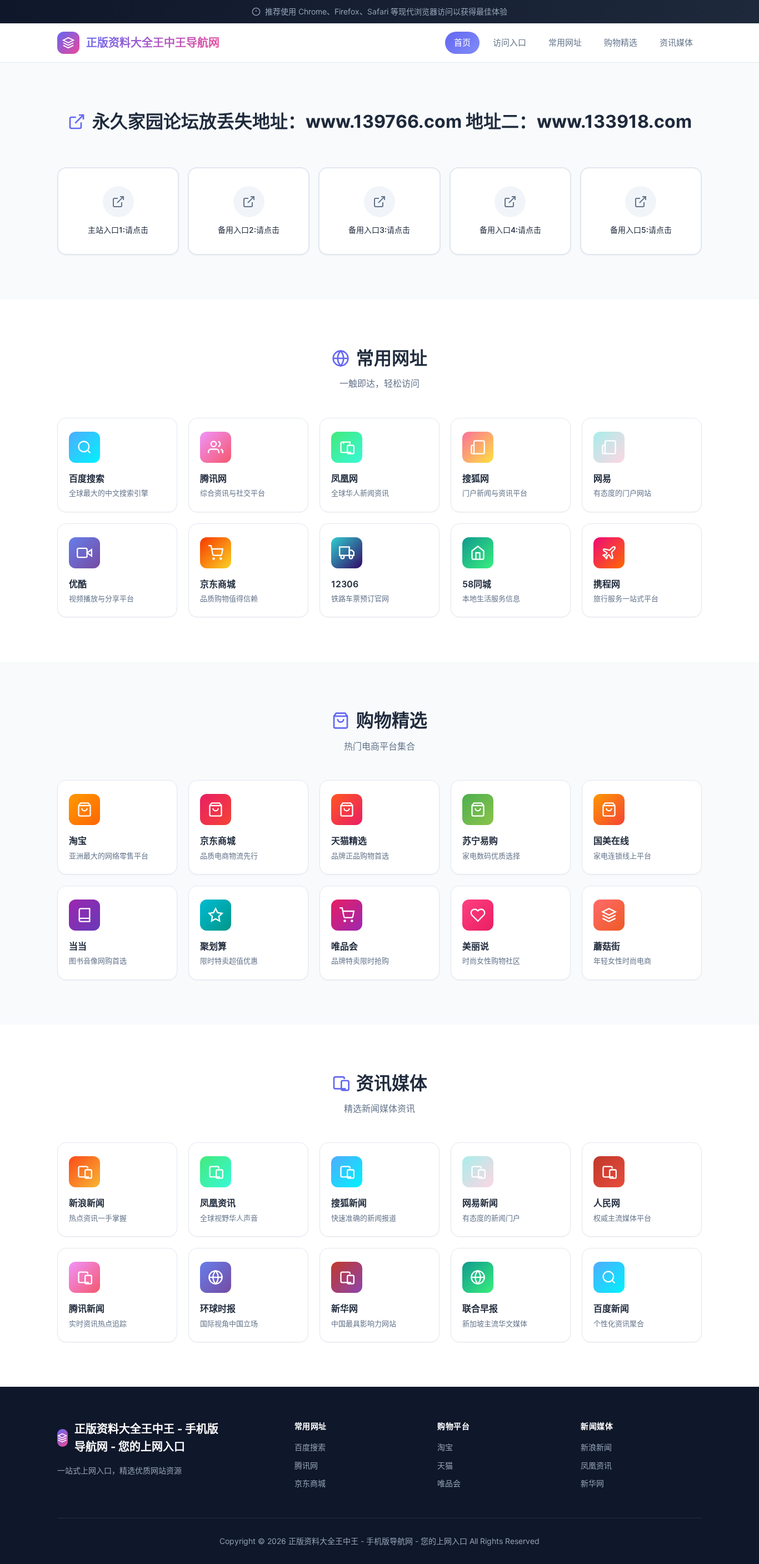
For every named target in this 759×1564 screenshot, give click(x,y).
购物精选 (620, 42)
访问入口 (509, 42)
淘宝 (445, 1447)
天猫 (445, 1465)
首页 (462, 42)
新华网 (592, 1483)
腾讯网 (306, 1465)
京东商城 (310, 1483)
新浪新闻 (596, 1447)
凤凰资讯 (596, 1465)
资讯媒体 (676, 42)
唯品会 (449, 1483)
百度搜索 (310, 1447)
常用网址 (565, 42)
